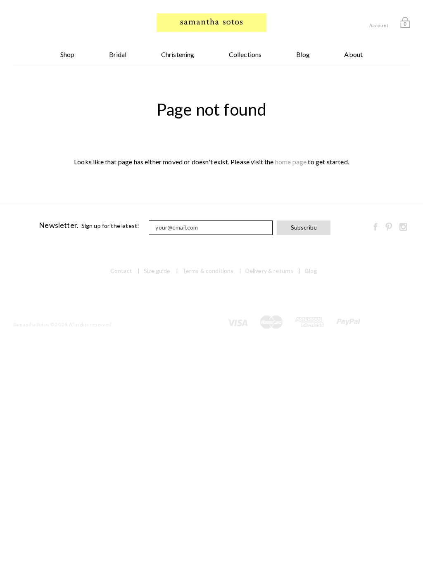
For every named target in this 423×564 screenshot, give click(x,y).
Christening (178, 54)
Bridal (118, 54)
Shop (67, 54)
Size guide (157, 270)
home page (291, 162)
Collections (245, 54)
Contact (121, 270)
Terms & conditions (208, 270)
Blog (303, 54)
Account (378, 25)
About (353, 54)
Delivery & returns (269, 270)
